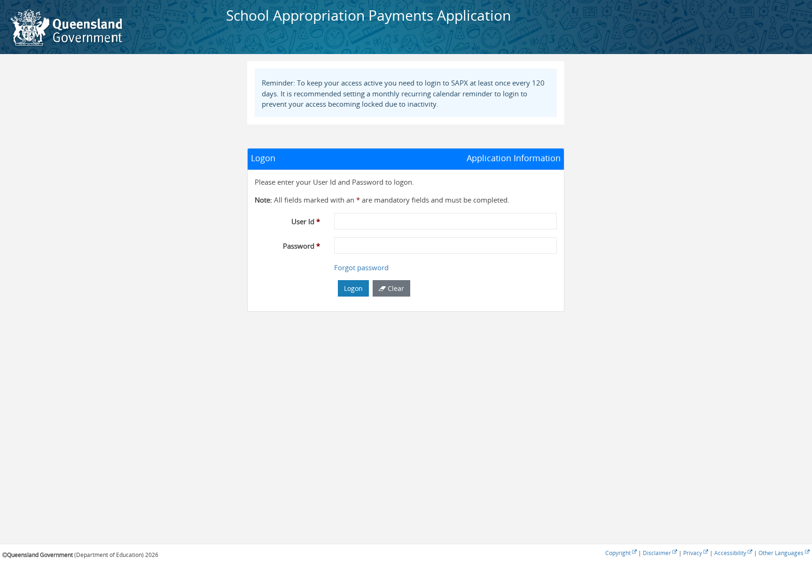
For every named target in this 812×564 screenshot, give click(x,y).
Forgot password (361, 267)
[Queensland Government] (66, 27)
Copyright (618, 553)
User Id (305, 221)
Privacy (693, 553)
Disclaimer (657, 553)
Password (301, 246)
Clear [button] (395, 288)
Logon (353, 288)
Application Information (514, 158)
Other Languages (781, 553)
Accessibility (731, 553)
